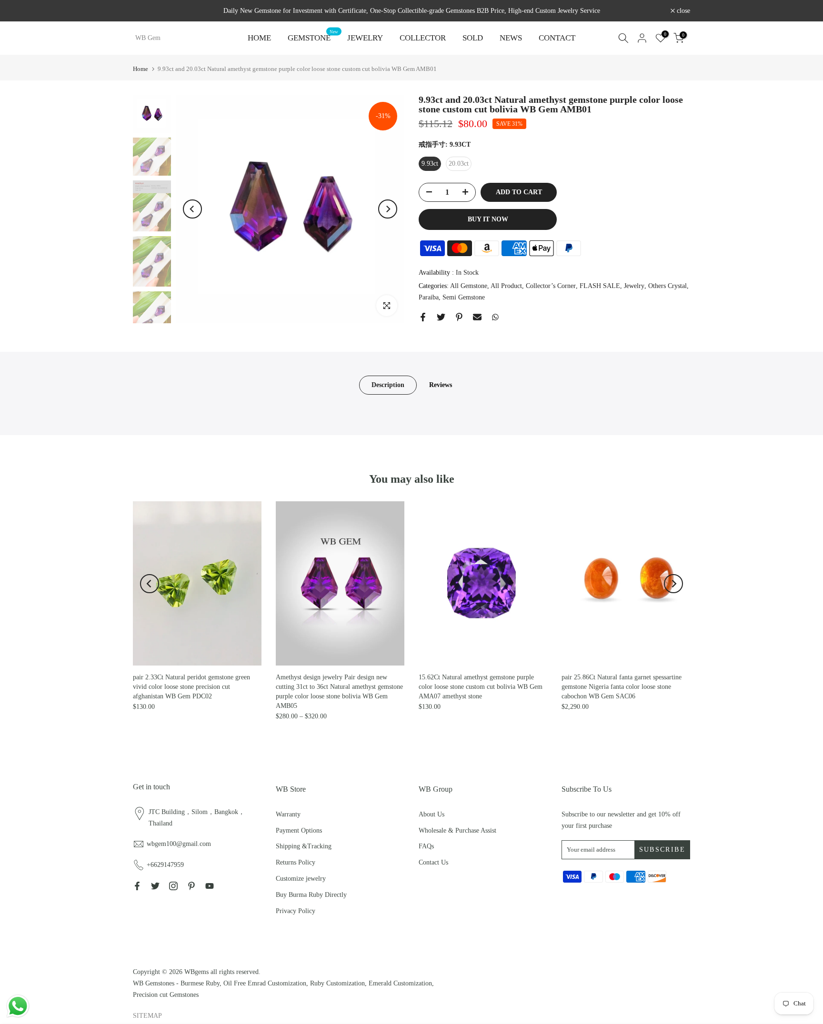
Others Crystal (667, 286)
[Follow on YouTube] (209, 886)
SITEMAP (147, 1015)
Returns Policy (295, 862)
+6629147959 (165, 864)
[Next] (387, 209)
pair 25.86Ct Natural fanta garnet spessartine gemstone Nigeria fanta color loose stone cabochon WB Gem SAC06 (622, 687)
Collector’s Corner (551, 286)
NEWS (511, 37)
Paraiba (429, 297)
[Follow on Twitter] (155, 886)
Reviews (440, 384)
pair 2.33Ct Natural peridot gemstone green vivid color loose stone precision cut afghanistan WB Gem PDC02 (191, 687)
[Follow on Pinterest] (191, 886)
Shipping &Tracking (303, 846)
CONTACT (557, 37)
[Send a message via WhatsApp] (18, 1006)
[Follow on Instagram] (173, 886)
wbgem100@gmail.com (179, 843)
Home (140, 68)
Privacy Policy (295, 911)
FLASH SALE (600, 286)
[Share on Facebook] (423, 317)
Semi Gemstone (463, 297)
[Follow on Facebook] (137, 886)
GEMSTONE (313, 37)
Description (387, 384)
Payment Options (299, 830)
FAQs (426, 846)
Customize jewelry (301, 878)
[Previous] (192, 209)
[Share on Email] (477, 317)
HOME (259, 37)
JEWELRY (365, 37)
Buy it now (488, 219)
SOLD (472, 37)
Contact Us (433, 862)
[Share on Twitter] (441, 317)
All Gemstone (468, 286)
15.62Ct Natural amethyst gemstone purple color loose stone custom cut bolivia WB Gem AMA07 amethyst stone (480, 687)
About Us (431, 814)
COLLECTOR (423, 37)
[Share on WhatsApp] (495, 317)
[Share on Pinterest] (459, 317)
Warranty (288, 814)
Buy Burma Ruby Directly (311, 894)
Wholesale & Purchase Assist (457, 830)
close (144, 11)
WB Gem (148, 38)
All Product (506, 286)
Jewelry (634, 286)
